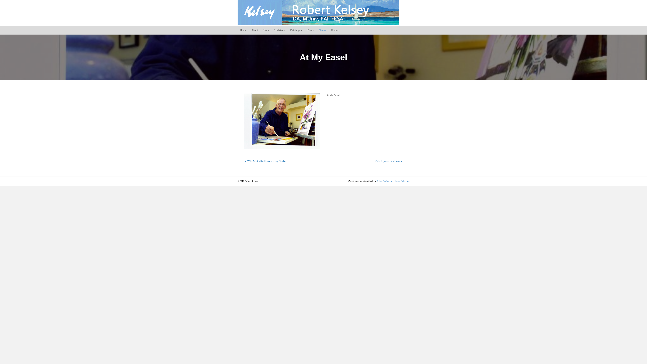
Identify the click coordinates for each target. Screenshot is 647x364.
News (266, 30)
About (255, 30)
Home (243, 30)
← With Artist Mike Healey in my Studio (265, 161)
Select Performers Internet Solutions (393, 181)
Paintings (295, 30)
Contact (335, 30)
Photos (322, 30)
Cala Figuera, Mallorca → (389, 161)
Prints (310, 30)
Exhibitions (279, 30)
